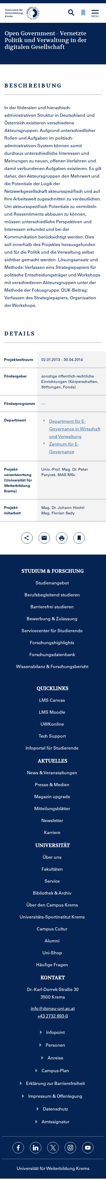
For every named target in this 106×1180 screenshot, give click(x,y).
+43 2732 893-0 (53, 1016)
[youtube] (87, 1147)
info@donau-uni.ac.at (53, 1008)
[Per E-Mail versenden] (44, 538)
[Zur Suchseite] (71, 13)
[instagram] (70, 1147)
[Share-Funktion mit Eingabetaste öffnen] (27, 538)
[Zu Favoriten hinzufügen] (79, 538)
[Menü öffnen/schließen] (95, 14)
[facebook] (18, 1147)
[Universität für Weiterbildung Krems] (24, 12)
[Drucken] (61, 538)
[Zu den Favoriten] (83, 13)
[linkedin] (35, 1147)
